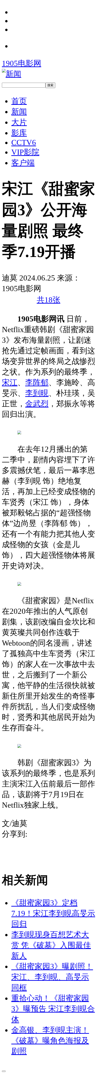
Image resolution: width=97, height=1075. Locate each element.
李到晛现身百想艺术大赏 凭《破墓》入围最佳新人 (51, 945)
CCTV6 (23, 142)
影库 (19, 133)
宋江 (9, 382)
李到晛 (36, 393)
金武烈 (36, 403)
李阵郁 (36, 382)
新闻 (19, 111)
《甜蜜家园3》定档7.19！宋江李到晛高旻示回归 (53, 913)
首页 (19, 101)
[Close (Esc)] (4, 1071)
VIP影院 (25, 152)
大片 (19, 122)
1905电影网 (21, 63)
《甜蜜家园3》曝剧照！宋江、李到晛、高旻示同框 (52, 977)
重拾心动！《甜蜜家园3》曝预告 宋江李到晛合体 (53, 1009)
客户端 (23, 163)
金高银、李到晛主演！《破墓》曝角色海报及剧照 (50, 1040)
